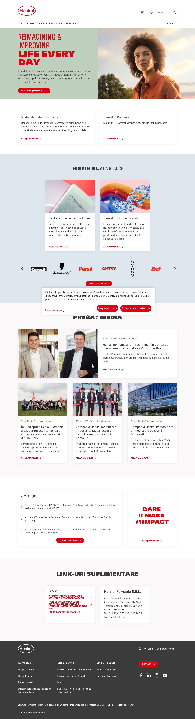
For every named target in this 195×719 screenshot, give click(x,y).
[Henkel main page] (27, 10)
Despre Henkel (26, 669)
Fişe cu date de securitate (62, 612)
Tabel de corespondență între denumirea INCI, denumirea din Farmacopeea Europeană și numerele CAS (68, 605)
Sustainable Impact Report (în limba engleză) (34, 690)
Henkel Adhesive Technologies (74, 669)
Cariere (172, 23)
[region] (98, 301)
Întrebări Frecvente (107, 676)
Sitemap (22, 704)
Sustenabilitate (69, 23)
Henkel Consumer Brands (71, 676)
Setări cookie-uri (126, 704)
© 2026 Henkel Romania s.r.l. (32, 713)
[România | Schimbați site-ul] (151, 12)
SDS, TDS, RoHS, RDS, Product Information (74, 690)
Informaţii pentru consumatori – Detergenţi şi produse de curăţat (66, 597)
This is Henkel (26, 23)
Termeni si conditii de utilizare (53, 704)
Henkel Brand (25, 676)
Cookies (112, 704)
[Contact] (142, 12)
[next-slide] (175, 268)
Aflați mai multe (29, 139)
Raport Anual (25, 682)
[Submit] (174, 12)
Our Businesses (47, 23)
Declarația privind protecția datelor (87, 704)
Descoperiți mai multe (33, 91)
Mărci (60, 682)
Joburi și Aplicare (106, 669)
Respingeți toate (107, 308)
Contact (146, 664)
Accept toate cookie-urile (136, 308)
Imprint (32, 704)
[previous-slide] (22, 268)
